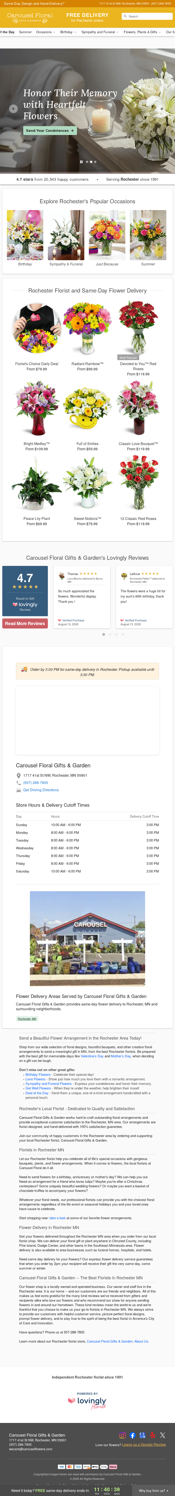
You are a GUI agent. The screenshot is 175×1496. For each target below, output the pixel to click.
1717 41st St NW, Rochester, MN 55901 (38, 1440)
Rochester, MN (27, 1018)
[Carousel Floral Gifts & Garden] (30, 17)
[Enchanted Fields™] (124, 576)
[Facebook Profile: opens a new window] (132, 1435)
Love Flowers (36, 1078)
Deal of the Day (37, 1092)
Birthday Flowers (38, 1074)
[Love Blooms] (61, 576)
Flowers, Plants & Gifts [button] (141, 32)
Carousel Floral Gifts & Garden (110, 1341)
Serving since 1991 (132, 179)
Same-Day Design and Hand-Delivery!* (34, 3)
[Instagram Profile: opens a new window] (122, 1435)
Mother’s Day (121, 1055)
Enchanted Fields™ (141, 578)
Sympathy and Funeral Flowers (49, 1083)
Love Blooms (74, 578)
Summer (25, 32)
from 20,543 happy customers (52, 179)
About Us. (141, 1341)
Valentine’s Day (92, 1055)
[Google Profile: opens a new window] (142, 1435)
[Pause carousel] (81, 162)
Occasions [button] (44, 32)
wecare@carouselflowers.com (30, 1449)
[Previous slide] (13, 108)
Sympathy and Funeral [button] (99, 32)
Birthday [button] (66, 32)
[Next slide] (161, 108)
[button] (103, 634)
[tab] (87, 162)
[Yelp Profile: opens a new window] (152, 1435)
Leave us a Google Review (144, 1444)
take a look (57, 1217)
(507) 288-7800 (35, 782)
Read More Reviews (25, 623)
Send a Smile (38, 124)
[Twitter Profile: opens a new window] (163, 1435)
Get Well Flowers (38, 1088)
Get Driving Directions (41, 790)
